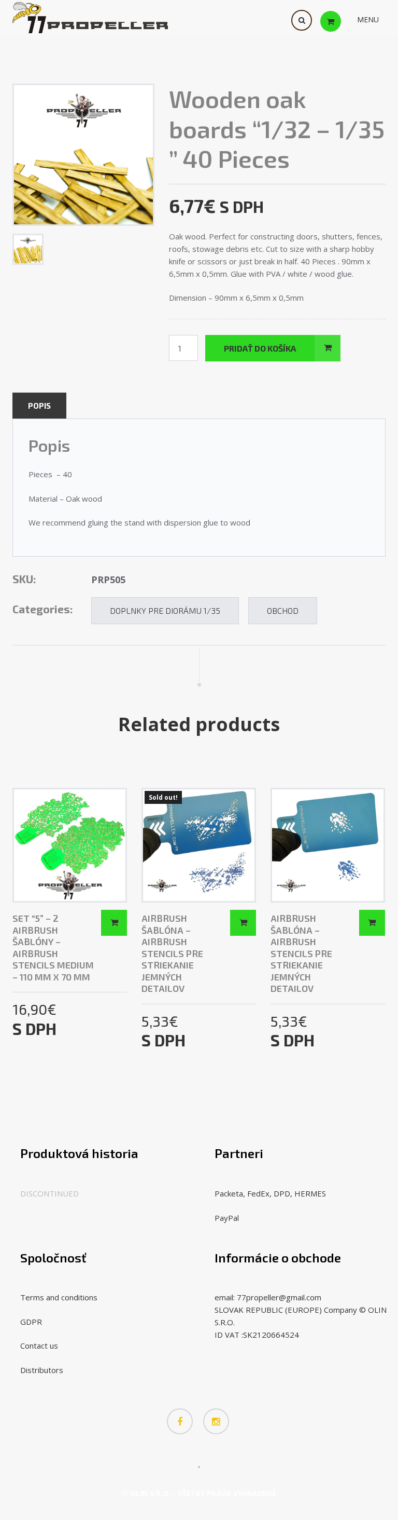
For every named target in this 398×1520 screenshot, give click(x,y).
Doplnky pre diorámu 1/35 (165, 610)
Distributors (41, 1370)
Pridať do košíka (260, 348)
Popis (39, 405)
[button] (368, 19)
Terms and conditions (58, 1297)
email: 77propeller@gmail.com (268, 1297)
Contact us (39, 1345)
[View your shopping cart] (341, 21)
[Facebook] (180, 1421)
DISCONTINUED (49, 1193)
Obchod (282, 610)
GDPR (31, 1321)
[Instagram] (216, 1421)
